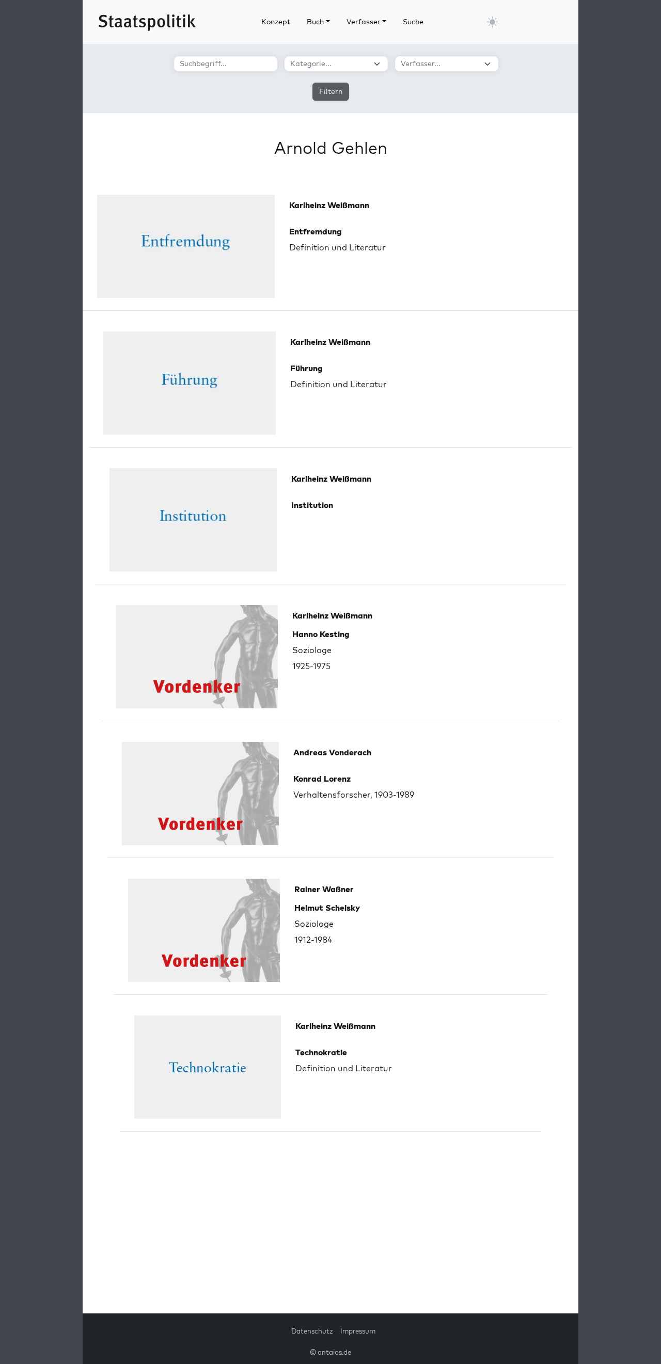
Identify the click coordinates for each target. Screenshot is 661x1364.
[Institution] (193, 520)
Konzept (275, 21)
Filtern (330, 91)
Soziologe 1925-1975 (321, 650)
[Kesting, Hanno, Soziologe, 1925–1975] (196, 656)
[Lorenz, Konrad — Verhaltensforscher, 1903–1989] (200, 793)
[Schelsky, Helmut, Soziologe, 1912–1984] (204, 930)
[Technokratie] (207, 1067)
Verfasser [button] (364, 21)
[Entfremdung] (186, 246)
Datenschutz (312, 1331)
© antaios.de (330, 1352)
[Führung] (189, 383)
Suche (413, 21)
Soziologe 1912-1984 (327, 923)
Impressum (357, 1331)
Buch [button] (315, 21)
